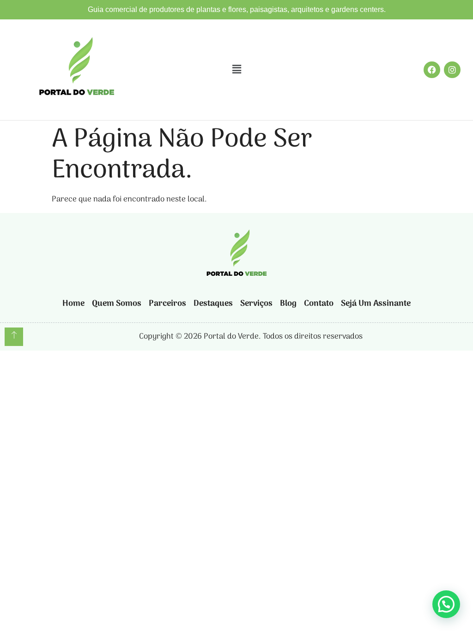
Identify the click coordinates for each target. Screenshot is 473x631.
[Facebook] (432, 69)
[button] (236, 70)
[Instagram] (452, 69)
